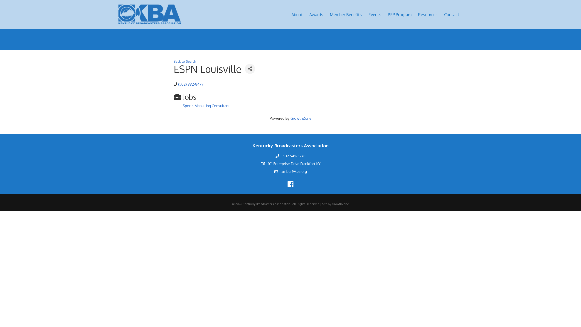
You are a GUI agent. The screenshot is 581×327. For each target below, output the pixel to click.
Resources (428, 14)
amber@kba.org (294, 171)
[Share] (250, 69)
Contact (451, 14)
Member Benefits (346, 14)
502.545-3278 (294, 156)
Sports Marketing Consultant (206, 106)
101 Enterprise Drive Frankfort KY (294, 163)
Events (374, 14)
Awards (316, 14)
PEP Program (399, 14)
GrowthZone (300, 118)
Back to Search (185, 61)
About (297, 14)
